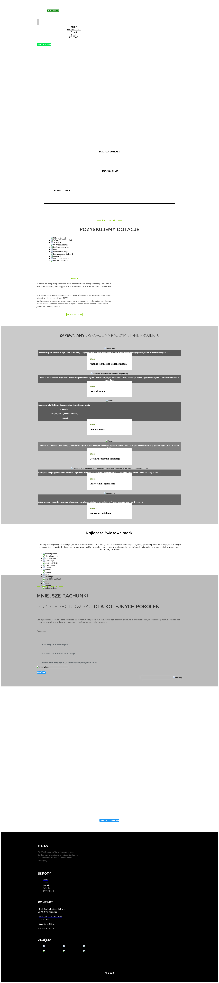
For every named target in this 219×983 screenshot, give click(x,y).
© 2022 (109, 972)
